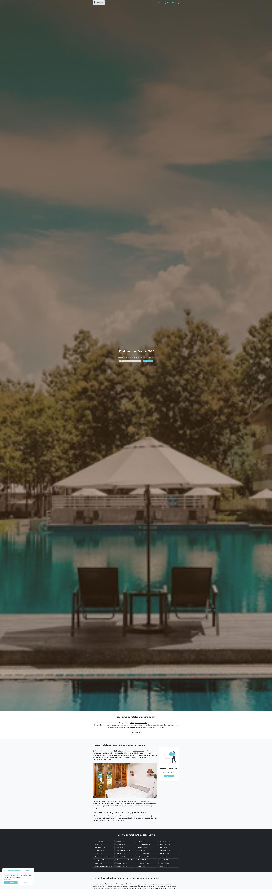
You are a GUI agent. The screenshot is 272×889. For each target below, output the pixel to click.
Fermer (25, 882)
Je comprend (10, 882)
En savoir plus (8, 879)
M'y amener (148, 361)
